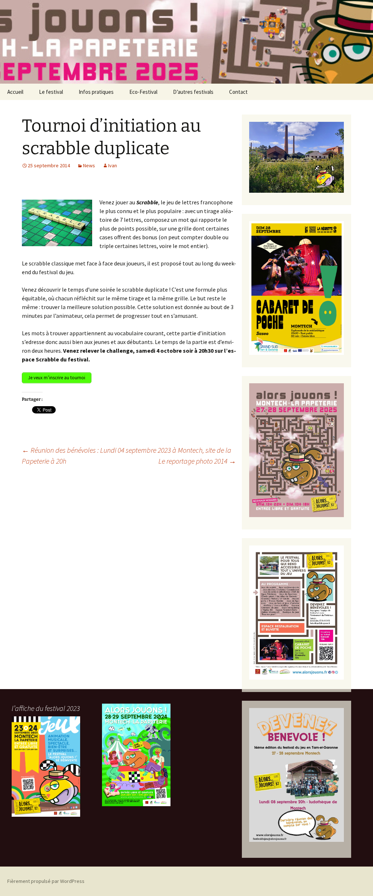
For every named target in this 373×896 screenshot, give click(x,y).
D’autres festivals (193, 91)
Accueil (15, 91)
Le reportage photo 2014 (197, 460)
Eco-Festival (143, 91)
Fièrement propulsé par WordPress (46, 881)
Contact (238, 91)
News (89, 165)
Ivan (112, 165)
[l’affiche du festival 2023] (46, 766)
